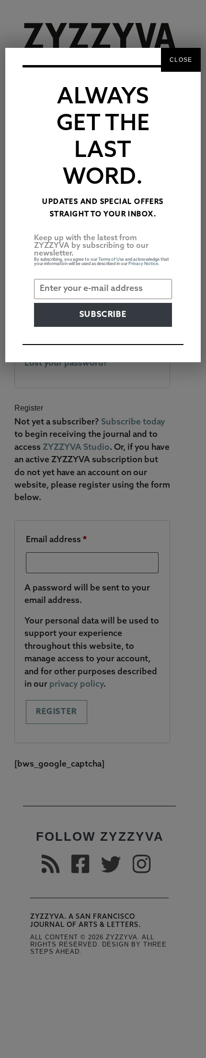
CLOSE (181, 59)
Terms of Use (111, 259)
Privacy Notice (143, 264)
